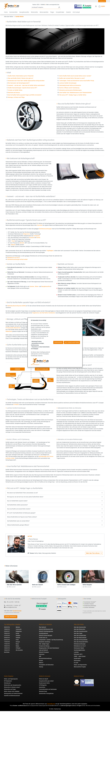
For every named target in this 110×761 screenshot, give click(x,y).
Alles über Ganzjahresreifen (80, 631)
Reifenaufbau (77, 660)
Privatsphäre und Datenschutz (46, 664)
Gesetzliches (42, 687)
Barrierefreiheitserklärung (45, 658)
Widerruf (41, 662)
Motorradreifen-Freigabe (80, 667)
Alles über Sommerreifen (80, 627)
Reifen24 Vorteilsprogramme (46, 631)
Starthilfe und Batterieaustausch (12, 695)
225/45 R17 (7, 631)
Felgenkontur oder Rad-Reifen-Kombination (43, 313)
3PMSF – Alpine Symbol (79, 656)
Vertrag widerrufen (10, 616)
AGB (40, 656)
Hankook (13, 244)
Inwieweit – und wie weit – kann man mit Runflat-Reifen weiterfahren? (26, 85)
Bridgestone (26, 234)
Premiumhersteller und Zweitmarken (48, 689)
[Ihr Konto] (96, 6)
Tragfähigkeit (50, 250)
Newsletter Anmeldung (44, 641)
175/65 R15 (7, 644)
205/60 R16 (7, 637)
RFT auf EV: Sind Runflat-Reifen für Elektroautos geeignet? (21, 513)
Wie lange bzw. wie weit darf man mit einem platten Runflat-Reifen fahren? (25, 497)
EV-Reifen (16, 404)
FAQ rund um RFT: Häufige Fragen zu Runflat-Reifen (72, 95)
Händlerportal (102, 1)
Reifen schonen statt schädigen (11, 691)
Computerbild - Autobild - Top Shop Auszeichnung (51, 639)
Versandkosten (51, 703)
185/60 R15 (7, 650)
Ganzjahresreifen (45, 286)
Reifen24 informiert (44, 676)
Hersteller (39, 225)
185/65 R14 (7, 646)
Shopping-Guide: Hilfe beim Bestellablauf (49, 648)
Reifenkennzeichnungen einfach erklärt (17, 259)
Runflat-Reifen (77, 658)
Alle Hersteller (19, 650)
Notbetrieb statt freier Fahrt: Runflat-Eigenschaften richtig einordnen (26, 80)
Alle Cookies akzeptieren (72, 342)
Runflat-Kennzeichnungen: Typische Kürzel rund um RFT (22, 87)
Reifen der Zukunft (43, 679)
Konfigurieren (58, 342)
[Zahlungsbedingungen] (67, 606)
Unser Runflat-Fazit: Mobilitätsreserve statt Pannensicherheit (75, 92)
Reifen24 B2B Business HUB (46, 629)
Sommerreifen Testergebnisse (46, 693)
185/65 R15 (7, 633)
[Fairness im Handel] (77, 682)
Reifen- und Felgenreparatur (11, 679)
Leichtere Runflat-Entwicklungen (67, 83)
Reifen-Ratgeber (8, 676)
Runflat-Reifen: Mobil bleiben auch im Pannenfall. (21, 76)
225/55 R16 (7, 639)
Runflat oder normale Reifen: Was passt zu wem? (72, 78)
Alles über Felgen (78, 633)
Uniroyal (18, 641)
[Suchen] (59, 7)
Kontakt (41, 660)
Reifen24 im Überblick (45, 624)
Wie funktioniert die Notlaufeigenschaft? (19, 83)
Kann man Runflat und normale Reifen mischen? (18, 509)
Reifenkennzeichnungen (45, 228)
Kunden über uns (43, 637)
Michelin (18, 627)
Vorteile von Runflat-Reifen (15, 90)
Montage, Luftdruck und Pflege (16, 97)
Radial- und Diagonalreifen (80, 664)
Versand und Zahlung (44, 646)
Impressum (41, 654)
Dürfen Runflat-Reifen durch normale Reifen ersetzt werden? (75, 76)
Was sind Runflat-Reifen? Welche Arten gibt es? (20, 78)
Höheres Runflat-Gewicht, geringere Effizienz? (18, 525)
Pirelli (13, 241)
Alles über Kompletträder (80, 635)
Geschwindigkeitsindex (79, 650)
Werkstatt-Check (43, 691)
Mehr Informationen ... (35, 364)
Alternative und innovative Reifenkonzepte (70, 90)
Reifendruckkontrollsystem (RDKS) (16, 305)
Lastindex (76, 652)
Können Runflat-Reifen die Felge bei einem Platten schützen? (22, 517)
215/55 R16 (7, 635)
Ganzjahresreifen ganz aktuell (46, 681)
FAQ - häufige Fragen (44, 644)
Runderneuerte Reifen (44, 683)
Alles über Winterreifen (79, 629)
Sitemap (41, 667)
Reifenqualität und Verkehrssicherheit (13, 693)
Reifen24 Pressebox (44, 652)
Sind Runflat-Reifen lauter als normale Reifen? (18, 521)
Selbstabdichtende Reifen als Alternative (70, 85)
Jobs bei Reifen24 (43, 650)
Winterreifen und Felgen (10, 689)
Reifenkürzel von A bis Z (13, 257)
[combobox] (44, 7)
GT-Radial (18, 648)
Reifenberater (7, 683)
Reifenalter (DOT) (78, 654)
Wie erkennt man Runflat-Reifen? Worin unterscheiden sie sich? (22, 493)
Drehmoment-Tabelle (79, 648)
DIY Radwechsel (8, 681)
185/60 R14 (7, 648)
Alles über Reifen (79, 624)
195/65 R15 (7, 629)
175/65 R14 (7, 641)
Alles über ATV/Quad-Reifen (80, 639)
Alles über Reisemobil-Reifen (81, 641)
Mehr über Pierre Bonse (93, 553)
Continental (37, 235)
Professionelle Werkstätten (13, 328)
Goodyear (31, 237)
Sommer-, (32, 286)
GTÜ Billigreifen (43, 685)
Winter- (37, 286)
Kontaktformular (17, 610)
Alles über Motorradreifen (80, 637)
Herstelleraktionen (43, 633)
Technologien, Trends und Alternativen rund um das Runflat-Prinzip (76, 80)
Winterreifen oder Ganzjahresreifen (12, 685)
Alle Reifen (6, 652)
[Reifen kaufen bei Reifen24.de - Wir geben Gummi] (11, 6)
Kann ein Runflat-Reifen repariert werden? (17, 501)
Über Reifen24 (42, 627)
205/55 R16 (7, 627)
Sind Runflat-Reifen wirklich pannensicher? (17, 505)
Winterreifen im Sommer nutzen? (12, 687)
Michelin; (22, 243)
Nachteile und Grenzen (14, 92)
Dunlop (38, 237)
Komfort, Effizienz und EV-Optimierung (69, 87)
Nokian (17, 646)
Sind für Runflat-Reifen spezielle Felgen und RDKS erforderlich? (24, 95)
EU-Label (76, 662)
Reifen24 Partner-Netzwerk (45, 635)
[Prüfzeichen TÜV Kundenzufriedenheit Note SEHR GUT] (87, 682)
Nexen (17, 644)
